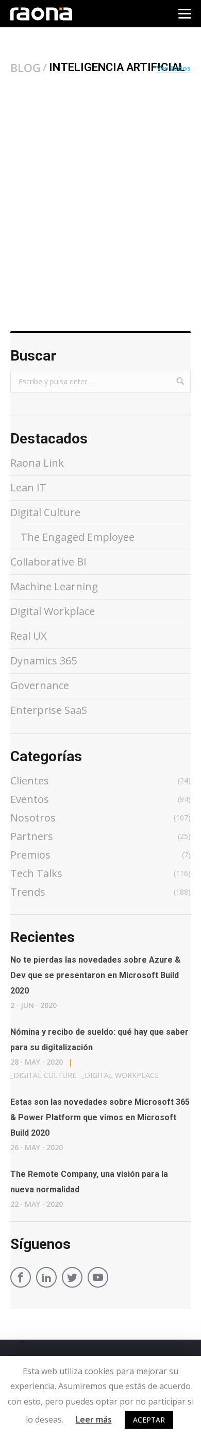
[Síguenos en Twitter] (72, 1279)
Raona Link (37, 463)
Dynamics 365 (43, 660)
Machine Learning (54, 586)
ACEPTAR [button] (149, 1420)
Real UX (28, 636)
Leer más (94, 1419)
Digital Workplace (52, 611)
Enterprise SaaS (48, 710)
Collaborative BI (48, 562)
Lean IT (28, 487)
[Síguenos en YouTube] (98, 1279)
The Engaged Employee (78, 537)
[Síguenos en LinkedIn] (46, 1279)
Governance (39, 685)
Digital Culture (45, 512)
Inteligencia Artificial (53, 209)
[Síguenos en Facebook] (20, 1279)
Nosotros (123, 209)
